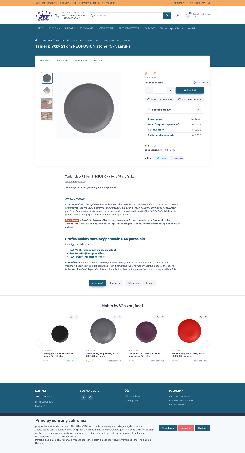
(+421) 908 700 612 (71, 18)
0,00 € (201, 15)
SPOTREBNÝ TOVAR (129, 28)
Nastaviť (202, 428)
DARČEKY (150, 28)
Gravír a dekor (108, 3)
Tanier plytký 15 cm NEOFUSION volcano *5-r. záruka (57, 355)
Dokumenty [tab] (81, 60)
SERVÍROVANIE (106, 28)
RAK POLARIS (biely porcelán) (87, 253)
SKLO (40, 28)
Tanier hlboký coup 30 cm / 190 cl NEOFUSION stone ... (102, 355)
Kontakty (85, 3)
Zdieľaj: (149, 158)
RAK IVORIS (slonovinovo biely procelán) (93, 250)
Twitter (163, 158)
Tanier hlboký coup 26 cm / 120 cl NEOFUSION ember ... (188, 355)
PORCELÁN (54, 28)
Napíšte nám (41, 406)
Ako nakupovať (64, 3)
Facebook (178, 158)
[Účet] (178, 15)
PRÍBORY (70, 28)
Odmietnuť (186, 428)
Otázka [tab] (98, 60)
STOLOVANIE (86, 28)
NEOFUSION (47, 351)
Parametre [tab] (62, 60)
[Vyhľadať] (167, 15)
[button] (174, 110)
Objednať (191, 90)
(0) (179, 3)
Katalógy (96, 3)
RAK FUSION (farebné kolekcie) (87, 256)
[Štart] (36, 40)
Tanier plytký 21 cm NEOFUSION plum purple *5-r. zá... (144, 355)
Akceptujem (168, 428)
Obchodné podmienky (46, 3)
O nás (76, 3)
